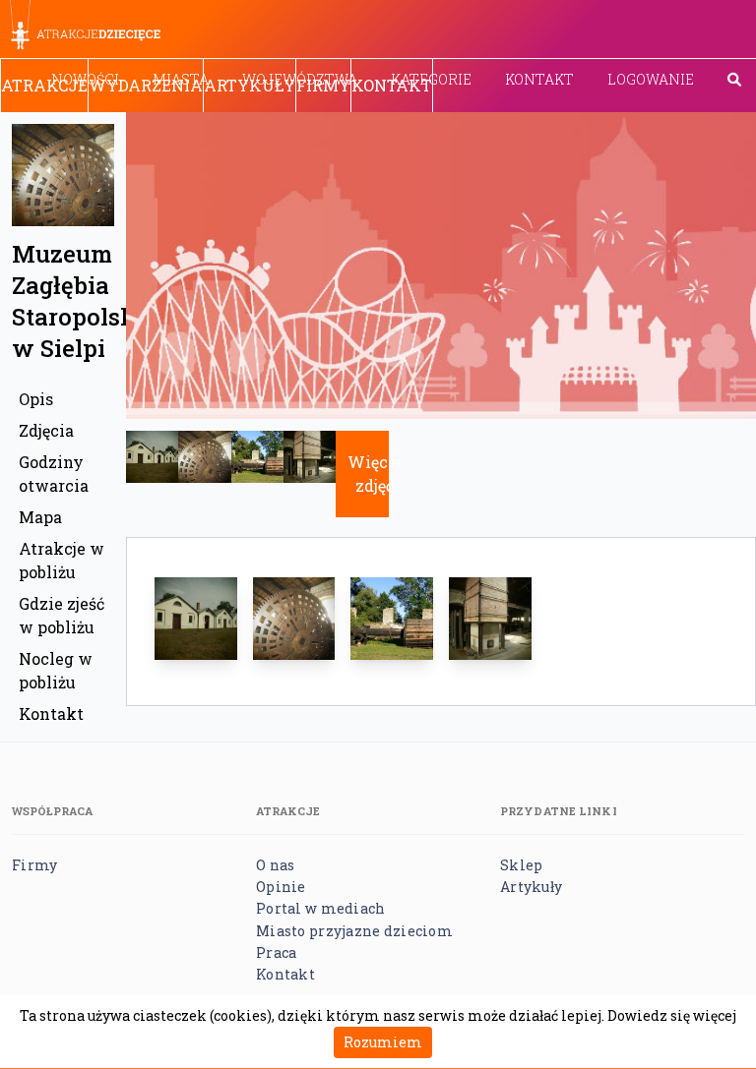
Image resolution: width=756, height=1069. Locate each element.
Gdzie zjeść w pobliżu (61, 615)
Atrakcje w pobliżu (61, 560)
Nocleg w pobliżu (56, 670)
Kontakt (539, 79)
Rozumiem (383, 1042)
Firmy (323, 85)
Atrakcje (44, 85)
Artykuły (249, 85)
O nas (275, 865)
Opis (36, 398)
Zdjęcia (46, 430)
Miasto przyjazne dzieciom (354, 930)
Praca (276, 952)
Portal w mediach (320, 908)
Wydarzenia (146, 85)
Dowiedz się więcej (671, 1015)
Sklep (521, 865)
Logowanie (650, 79)
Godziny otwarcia (54, 473)
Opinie (281, 886)
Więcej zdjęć (374, 473)
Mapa (40, 516)
